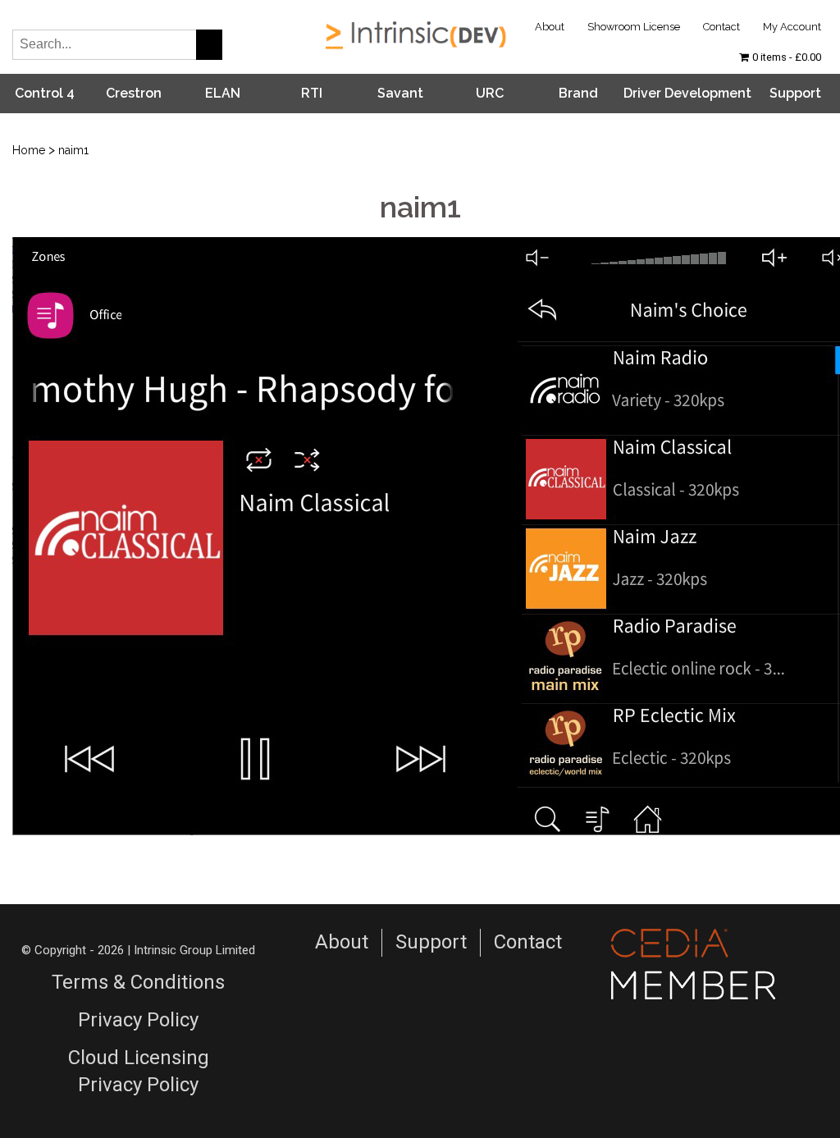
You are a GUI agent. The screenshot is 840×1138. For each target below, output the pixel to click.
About (549, 27)
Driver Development (687, 93)
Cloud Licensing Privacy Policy (138, 1071)
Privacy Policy (138, 1019)
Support (795, 93)
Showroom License (633, 27)
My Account (792, 27)
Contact (721, 27)
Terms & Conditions (138, 982)
